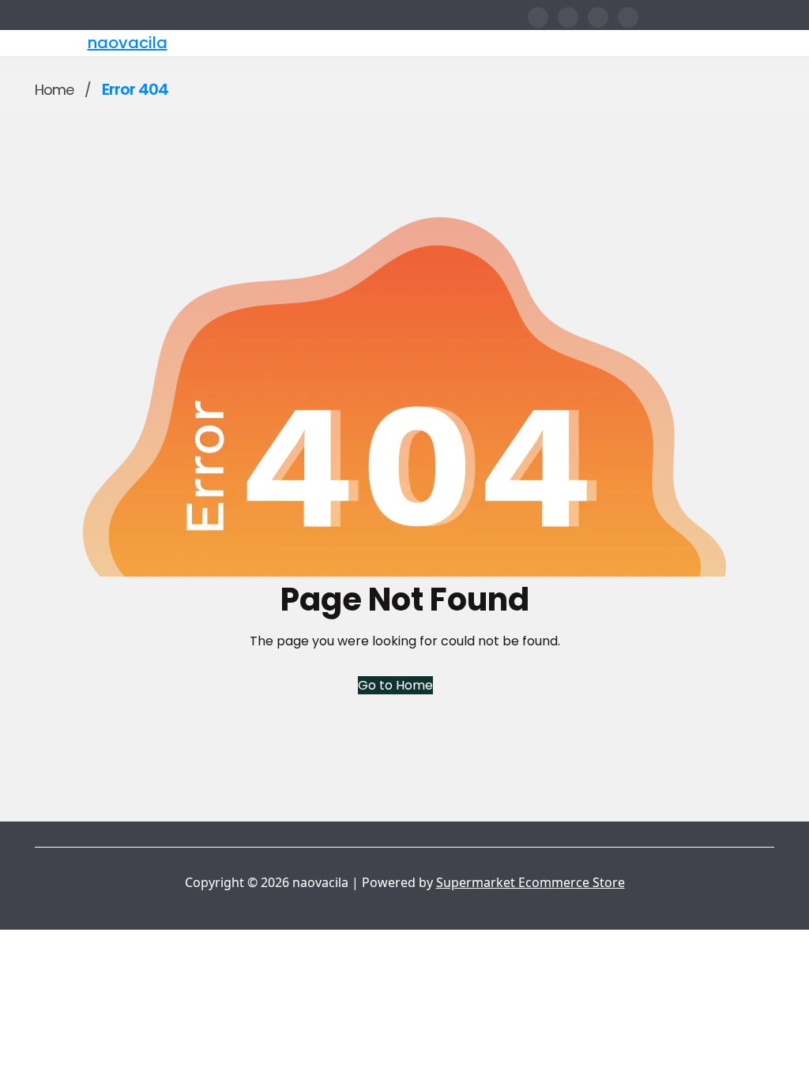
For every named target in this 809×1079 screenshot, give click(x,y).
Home (54, 90)
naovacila (127, 43)
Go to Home (395, 685)
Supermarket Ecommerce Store (530, 882)
